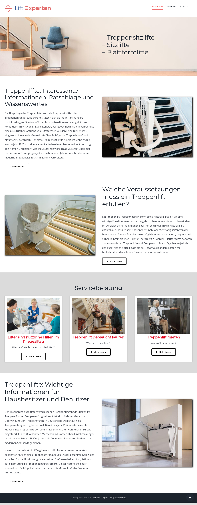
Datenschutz (120, 497)
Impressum (107, 497)
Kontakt (96, 497)
